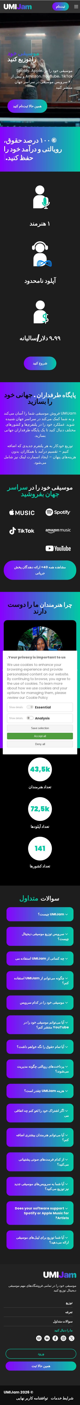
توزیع (69, 1303)
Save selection (40, 728)
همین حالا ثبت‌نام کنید (27, 106)
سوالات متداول (63, 1321)
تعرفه (69, 1312)
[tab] (40, 914)
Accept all (40, 736)
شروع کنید (40, 363)
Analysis (42, 718)
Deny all (40, 744)
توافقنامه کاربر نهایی (32, 1398)
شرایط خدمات (62, 1398)
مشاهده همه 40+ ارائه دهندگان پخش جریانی (40, 570)
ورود (41, 1353)
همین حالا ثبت (41, 1366)
